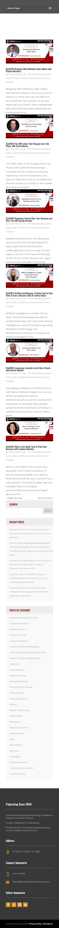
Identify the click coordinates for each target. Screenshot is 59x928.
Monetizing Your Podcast (20, 687)
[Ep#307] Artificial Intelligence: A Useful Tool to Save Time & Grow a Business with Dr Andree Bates (29, 294)
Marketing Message (18, 681)
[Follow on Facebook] (8, 904)
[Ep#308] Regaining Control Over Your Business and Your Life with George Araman (29, 219)
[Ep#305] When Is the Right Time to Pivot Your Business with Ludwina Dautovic (26, 448)
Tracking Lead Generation (21, 768)
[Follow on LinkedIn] (25, 904)
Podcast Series (16, 716)
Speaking (13, 751)
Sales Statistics (16, 745)
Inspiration (14, 664)
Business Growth (17, 629)
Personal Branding (18, 699)
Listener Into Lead (17, 675)
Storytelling (14, 756)
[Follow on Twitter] (14, 904)
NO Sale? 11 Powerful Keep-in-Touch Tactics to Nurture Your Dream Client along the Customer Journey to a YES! (30, 564)
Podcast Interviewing (19, 710)
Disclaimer (48, 924)
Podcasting (14, 722)
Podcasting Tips (16, 733)
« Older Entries (14, 498)
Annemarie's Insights (19, 623)
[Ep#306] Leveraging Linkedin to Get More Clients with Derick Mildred (28, 369)
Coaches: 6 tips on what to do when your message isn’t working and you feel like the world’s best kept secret (29, 592)
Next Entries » (45, 498)
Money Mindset (16, 693)
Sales (11, 739)
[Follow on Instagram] (19, 904)
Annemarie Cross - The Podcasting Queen (30, 74)
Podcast (10, 82)
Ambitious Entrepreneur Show (35, 78)
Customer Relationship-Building (24, 646)
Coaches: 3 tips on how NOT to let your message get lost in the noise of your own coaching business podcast (28, 578)
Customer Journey (17, 635)
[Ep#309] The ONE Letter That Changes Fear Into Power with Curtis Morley (27, 145)
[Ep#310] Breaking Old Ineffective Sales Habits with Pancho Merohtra (29, 70)
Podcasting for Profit (18, 727)
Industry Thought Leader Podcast (25, 658)
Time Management (18, 762)
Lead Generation (17, 670)
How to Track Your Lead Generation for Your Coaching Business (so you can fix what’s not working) (29, 533)
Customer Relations (18, 641)
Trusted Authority (17, 774)
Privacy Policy (35, 924)
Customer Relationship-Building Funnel (27, 652)
